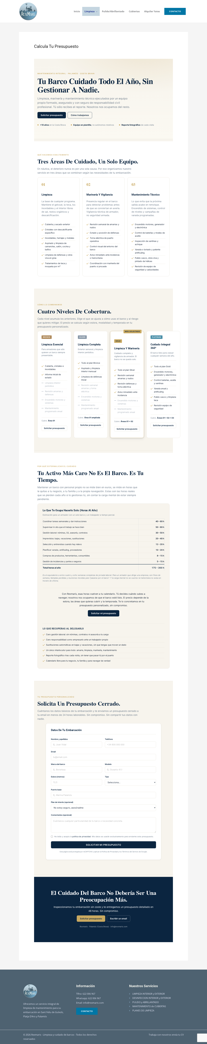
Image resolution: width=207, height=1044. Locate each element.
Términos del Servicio (130, 852)
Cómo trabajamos (80, 115)
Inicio (77, 11)
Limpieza (89, 11)
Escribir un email (118, 918)
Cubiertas (134, 11)
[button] (175, 11)
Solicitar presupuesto (52, 115)
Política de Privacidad (110, 852)
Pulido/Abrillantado (113, 11)
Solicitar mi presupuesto (103, 613)
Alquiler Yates (152, 11)
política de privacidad (81, 836)
